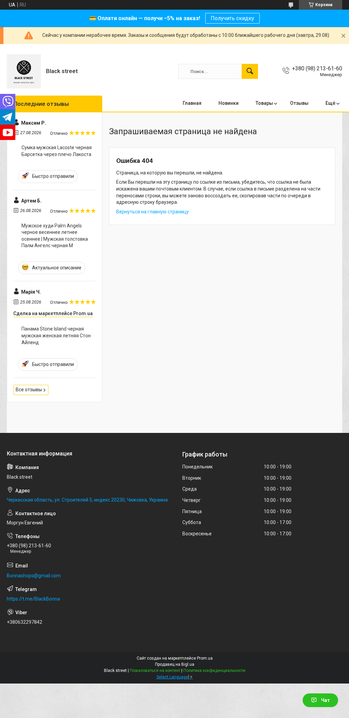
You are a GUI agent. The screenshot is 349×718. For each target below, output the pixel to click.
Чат (325, 700)
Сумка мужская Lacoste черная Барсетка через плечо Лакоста (56, 151)
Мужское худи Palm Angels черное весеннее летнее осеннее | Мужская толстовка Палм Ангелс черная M (54, 236)
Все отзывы (29, 389)
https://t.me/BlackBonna (33, 599)
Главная (192, 103)
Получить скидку (232, 18)
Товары (264, 103)
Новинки (228, 103)
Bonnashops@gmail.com (34, 575)
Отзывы (299, 103)
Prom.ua (205, 658)
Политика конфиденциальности (214, 670)
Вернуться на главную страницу (152, 211)
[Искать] (250, 71)
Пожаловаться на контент (155, 670)
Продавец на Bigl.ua (174, 664)
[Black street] (24, 71)
